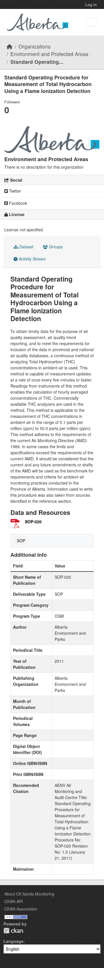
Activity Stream (32, 259)
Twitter (14, 191)
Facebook (17, 203)
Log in (91, 4)
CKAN (13, 931)
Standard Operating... (36, 61)
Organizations (34, 46)
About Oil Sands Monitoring (29, 894)
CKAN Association (20, 909)
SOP (21, 540)
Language (13, 941)
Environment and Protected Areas (49, 53)
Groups (55, 247)
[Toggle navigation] (91, 22)
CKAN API (13, 901)
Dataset (26, 247)
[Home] (9, 46)
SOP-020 (33, 521)
